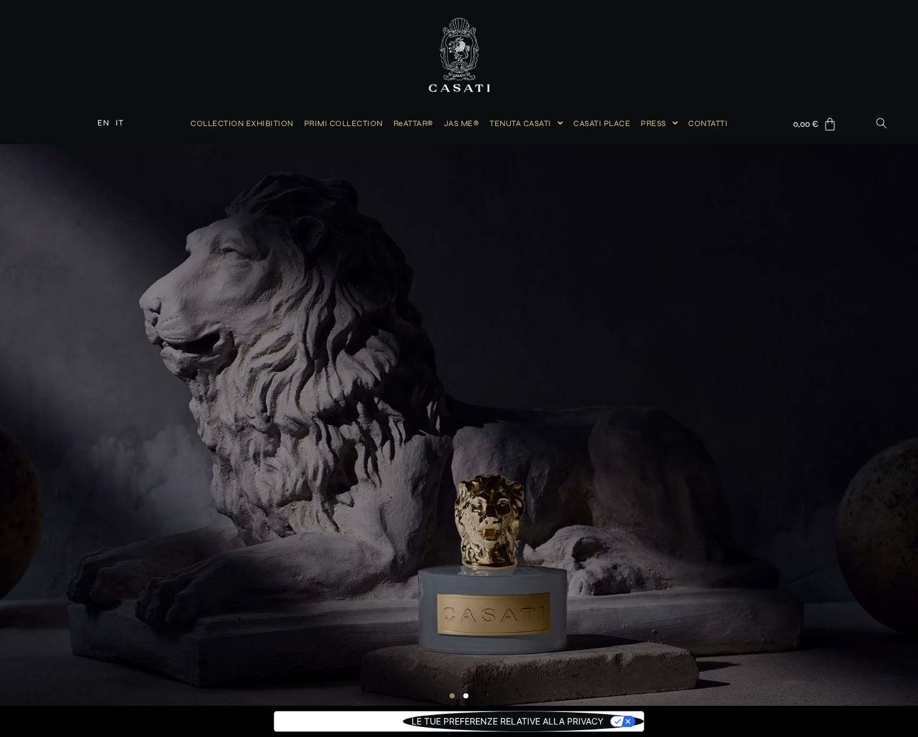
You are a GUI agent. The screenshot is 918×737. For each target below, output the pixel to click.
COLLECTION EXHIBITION (242, 124)
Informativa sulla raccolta (338, 721)
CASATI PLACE (601, 124)
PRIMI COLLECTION (343, 124)
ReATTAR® (413, 124)
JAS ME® (462, 124)
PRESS (653, 124)
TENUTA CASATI (520, 124)
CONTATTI (708, 124)
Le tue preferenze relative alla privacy (507, 721)
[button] (452, 695)
